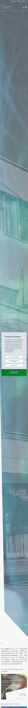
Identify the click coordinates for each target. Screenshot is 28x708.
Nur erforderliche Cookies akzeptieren (14, 361)
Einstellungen (13, 365)
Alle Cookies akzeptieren (14, 356)
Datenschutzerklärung (14, 371)
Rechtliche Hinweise (14, 372)
